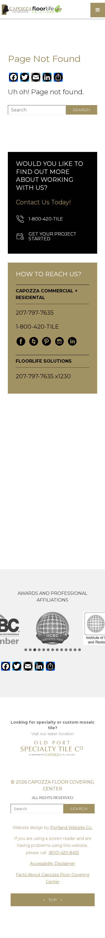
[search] (81, 110)
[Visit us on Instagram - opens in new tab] (59, 341)
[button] (97, 10)
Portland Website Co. (71, 827)
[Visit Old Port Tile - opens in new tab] (53, 748)
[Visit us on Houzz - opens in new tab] (34, 341)
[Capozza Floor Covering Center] (31, 9)
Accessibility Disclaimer (52, 863)
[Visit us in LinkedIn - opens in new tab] (72, 341)
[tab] (25, 649)
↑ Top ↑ (52, 899)
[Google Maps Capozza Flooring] (52, 472)
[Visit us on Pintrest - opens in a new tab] (46, 341)
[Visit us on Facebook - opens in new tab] (21, 341)
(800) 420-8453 (63, 852)
